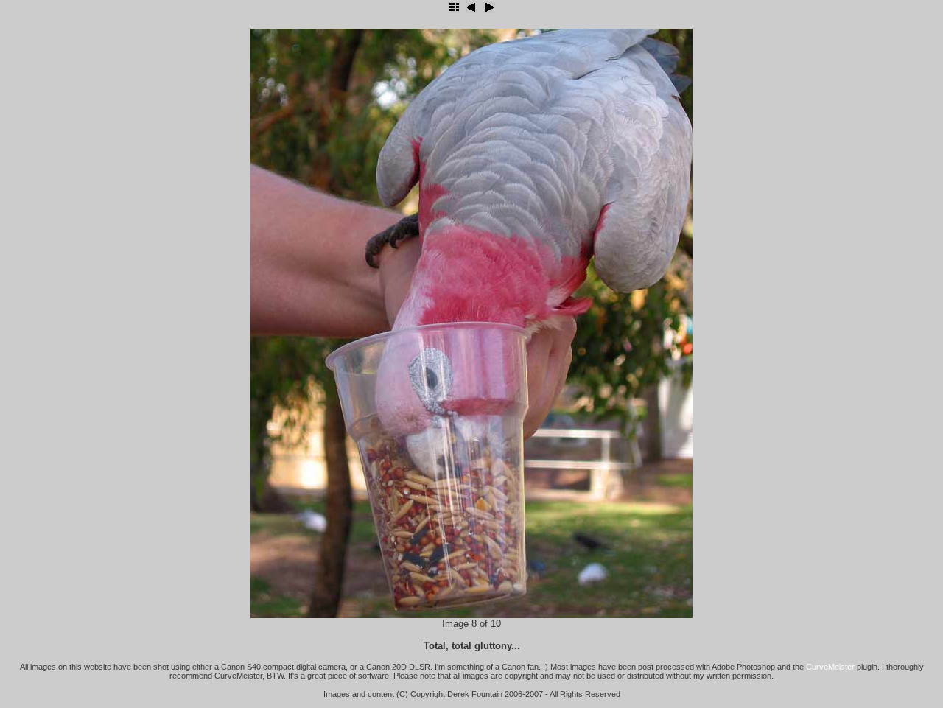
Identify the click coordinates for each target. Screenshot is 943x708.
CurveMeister (830, 666)
